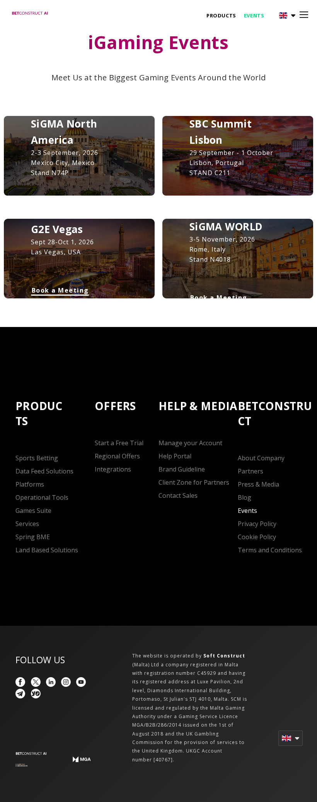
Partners (250, 471)
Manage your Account (190, 443)
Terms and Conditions (270, 550)
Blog (244, 497)
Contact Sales (178, 495)
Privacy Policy (257, 523)
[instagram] (66, 682)
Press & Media (258, 484)
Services (27, 523)
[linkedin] (51, 682)
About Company (261, 458)
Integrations (113, 469)
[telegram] (20, 693)
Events (254, 15)
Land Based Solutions (46, 550)
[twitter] (36, 682)
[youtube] (81, 682)
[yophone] (36, 693)
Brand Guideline (181, 469)
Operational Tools (41, 497)
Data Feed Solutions (44, 471)
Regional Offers (117, 456)
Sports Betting (36, 458)
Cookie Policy (257, 537)
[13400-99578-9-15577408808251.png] (21, 765)
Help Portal (174, 456)
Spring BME (32, 537)
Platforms (29, 484)
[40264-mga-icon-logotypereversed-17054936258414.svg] (82, 759)
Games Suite (33, 510)
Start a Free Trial (119, 443)
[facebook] (20, 682)
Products (221, 15)
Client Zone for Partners (193, 482)
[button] (281, 15)
